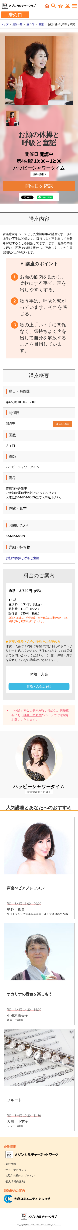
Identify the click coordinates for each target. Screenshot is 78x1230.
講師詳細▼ (40, 174)
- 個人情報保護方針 (15, 1181)
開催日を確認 (39, 185)
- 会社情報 (10, 1163)
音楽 (41, 24)
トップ (4, 24)
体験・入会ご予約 (39, 686)
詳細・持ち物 (32, 715)
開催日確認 (62, 423)
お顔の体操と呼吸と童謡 (22, 558)
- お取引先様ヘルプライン (19, 1175)
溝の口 (30, 24)
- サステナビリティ (15, 1169)
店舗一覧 (17, 24)
